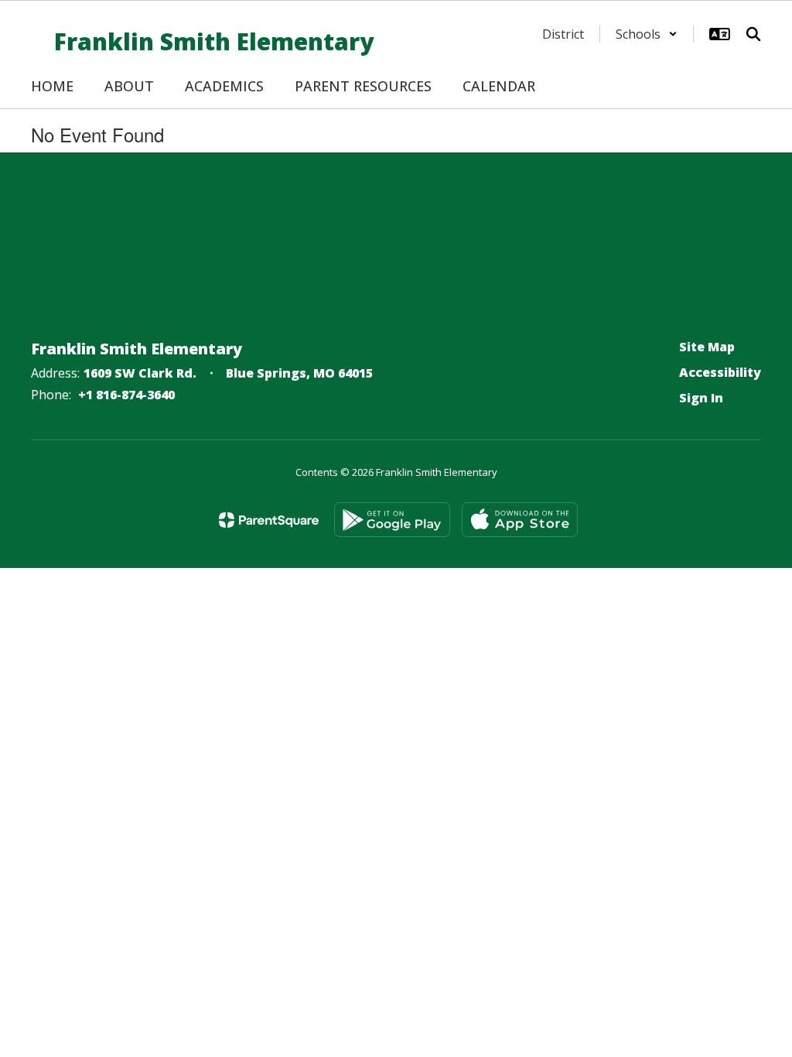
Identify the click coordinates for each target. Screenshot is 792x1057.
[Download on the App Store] (520, 519)
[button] (647, 34)
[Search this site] (753, 34)
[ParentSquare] (269, 520)
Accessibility (720, 372)
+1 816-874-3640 (126, 394)
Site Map (707, 346)
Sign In (701, 397)
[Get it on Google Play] (392, 519)
